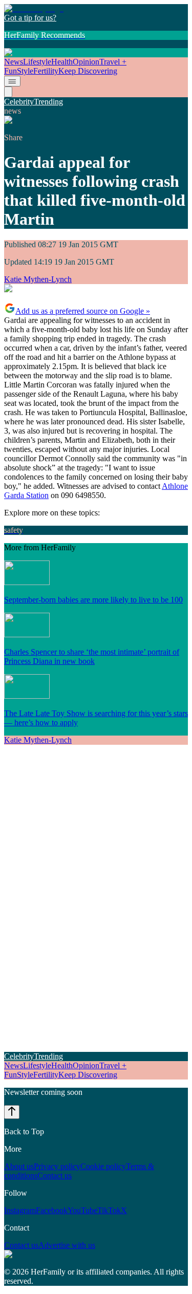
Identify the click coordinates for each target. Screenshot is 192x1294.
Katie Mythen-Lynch (38, 279)
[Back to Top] (11, 1112)
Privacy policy (57, 1166)
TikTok (109, 1210)
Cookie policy (103, 1166)
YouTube (82, 1210)
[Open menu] (12, 81)
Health (62, 61)
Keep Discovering (87, 71)
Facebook (52, 1210)
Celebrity (19, 101)
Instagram (20, 1210)
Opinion (86, 61)
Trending (48, 101)
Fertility (45, 71)
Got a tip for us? (30, 17)
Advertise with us (66, 1245)
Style (25, 71)
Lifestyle (37, 61)
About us (19, 1166)
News (13, 61)
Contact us (54, 1175)
